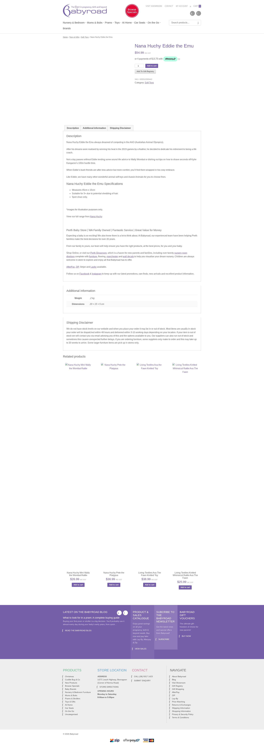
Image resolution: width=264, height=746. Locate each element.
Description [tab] (73, 128)
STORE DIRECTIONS (109, 687)
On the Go (153, 22)
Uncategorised (71, 714)
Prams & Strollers (72, 698)
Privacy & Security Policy (182, 714)
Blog (174, 680)
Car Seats (139, 22)
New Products (71, 683)
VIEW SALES (140, 649)
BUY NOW (186, 636)
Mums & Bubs (94, 22)
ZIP (77, 267)
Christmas (69, 676)
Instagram (96, 274)
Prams (108, 22)
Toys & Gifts (74, 37)
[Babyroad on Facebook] (192, 13)
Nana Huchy (96, 216)
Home (65, 37)
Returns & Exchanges (181, 705)
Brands (67, 28)
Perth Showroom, (98, 253)
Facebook (84, 274)
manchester (112, 256)
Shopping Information (181, 711)
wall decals (128, 256)
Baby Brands (70, 689)
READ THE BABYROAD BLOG (78, 630)
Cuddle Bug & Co (72, 680)
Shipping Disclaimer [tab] (120, 128)
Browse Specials (72, 686)
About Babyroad (179, 676)
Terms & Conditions (180, 717)
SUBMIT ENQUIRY (142, 680)
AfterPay (70, 267)
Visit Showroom (154, 6)
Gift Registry (177, 686)
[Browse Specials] (132, 11)
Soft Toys (85, 37)
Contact (169, 6)
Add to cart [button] (78, 585)
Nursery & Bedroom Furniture (78, 692)
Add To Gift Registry (145, 71)
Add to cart (151, 66)
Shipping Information (181, 708)
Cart (196, 6)
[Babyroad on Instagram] (198, 13)
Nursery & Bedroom (74, 22)
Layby (94, 267)
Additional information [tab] (94, 128)
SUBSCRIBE (163, 639)
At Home (127, 22)
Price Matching (178, 702)
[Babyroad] (85, 11)
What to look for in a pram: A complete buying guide (91, 617)
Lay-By (175, 698)
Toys (117, 22)
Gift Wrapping (178, 689)
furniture (93, 256)
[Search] (198, 23)
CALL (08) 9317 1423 (143, 676)
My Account (182, 6)
